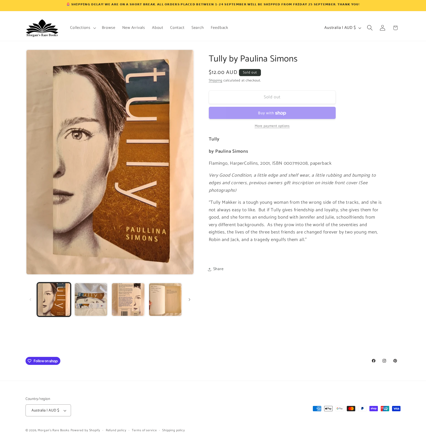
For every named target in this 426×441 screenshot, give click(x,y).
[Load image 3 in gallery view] (128, 299)
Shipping (215, 80)
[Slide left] (30, 299)
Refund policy (116, 430)
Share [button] (218, 269)
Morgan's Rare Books (53, 430)
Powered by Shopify (85, 430)
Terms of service (144, 430)
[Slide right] (189, 299)
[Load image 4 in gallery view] (165, 299)
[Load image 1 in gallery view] (54, 299)
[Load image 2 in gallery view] (91, 299)
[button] (82, 28)
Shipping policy (173, 430)
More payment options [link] (272, 126)
